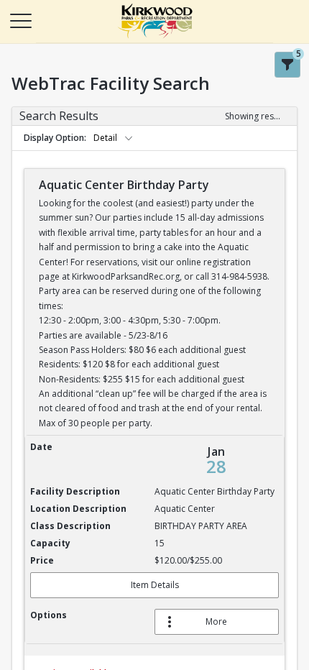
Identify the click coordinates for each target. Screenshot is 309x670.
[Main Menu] (20, 20)
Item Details (155, 585)
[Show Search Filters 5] (287, 65)
